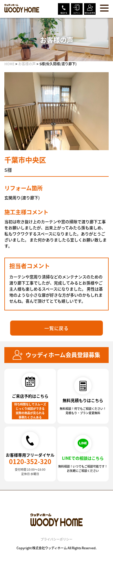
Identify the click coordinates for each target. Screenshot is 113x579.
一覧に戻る (56, 328)
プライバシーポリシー (56, 539)
